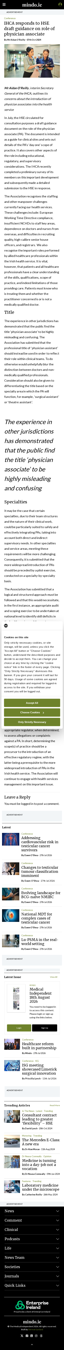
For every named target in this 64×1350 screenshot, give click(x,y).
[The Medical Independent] (59, 4)
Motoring (26, 1135)
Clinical (11, 1230)
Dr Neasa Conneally (32, 1156)
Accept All (32, 702)
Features (26, 1181)
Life (8, 1248)
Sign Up (44, 1028)
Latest (39, 1111)
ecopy (33, 985)
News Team (15, 1257)
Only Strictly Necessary (32, 721)
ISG (37, 1061)
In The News (28, 1111)
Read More (55, 1105)
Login (19, 1028)
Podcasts (12, 1239)
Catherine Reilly (33, 1194)
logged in (27, 804)
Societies (12, 1267)
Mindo (28, 1053)
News (9, 1211)
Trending (48, 1111)
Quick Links (15, 1285)
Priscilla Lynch (33, 1078)
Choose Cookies (30, 712)
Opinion (47, 1156)
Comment (13, 1220)
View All (53, 977)
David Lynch (31, 1128)
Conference (10, 18)
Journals (12, 1276)
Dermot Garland (35, 1329)
